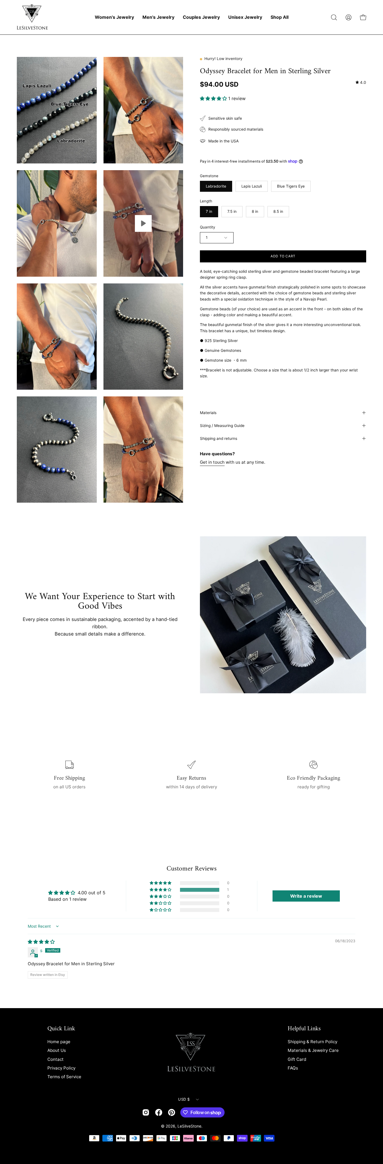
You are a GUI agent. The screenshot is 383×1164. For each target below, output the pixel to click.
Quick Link (61, 1029)
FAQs (293, 1068)
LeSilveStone (189, 1126)
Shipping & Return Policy (312, 1041)
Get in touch (212, 462)
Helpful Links (304, 1029)
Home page (58, 1041)
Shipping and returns (218, 438)
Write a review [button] (306, 896)
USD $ (184, 1099)
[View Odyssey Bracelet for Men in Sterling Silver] (143, 223)
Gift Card (297, 1059)
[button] (334, 17)
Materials (208, 412)
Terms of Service (64, 1076)
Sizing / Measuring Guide (222, 425)
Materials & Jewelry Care (313, 1050)
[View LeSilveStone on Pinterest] (171, 1112)
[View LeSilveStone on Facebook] (158, 1112)
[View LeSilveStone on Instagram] (146, 1112)
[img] (361, 82)
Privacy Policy (61, 1068)
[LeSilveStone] (32, 17)
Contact (55, 1059)
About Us (56, 1050)
